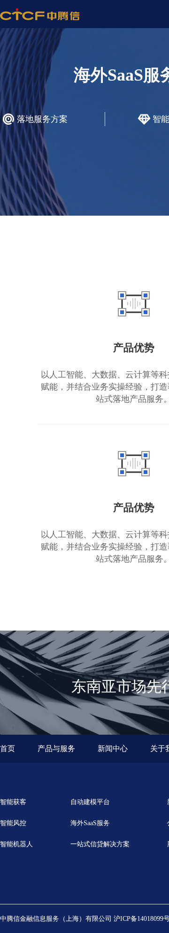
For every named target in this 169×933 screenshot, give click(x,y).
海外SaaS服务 (90, 823)
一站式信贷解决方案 (100, 844)
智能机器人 (16, 844)
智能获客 (13, 801)
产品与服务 (56, 748)
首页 (7, 748)
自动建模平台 (90, 801)
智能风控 (13, 823)
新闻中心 (113, 748)
